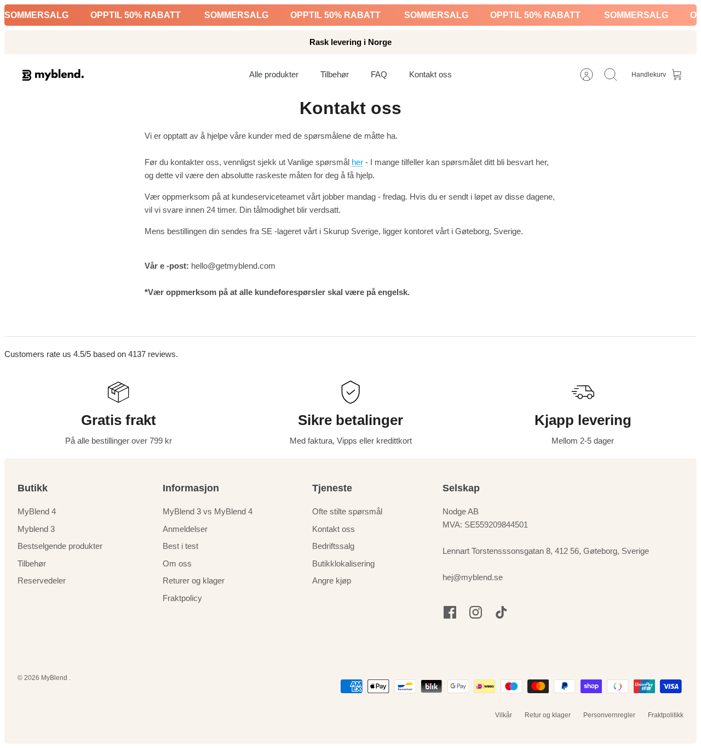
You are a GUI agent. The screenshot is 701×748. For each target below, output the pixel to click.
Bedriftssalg (333, 546)
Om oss (177, 563)
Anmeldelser (185, 529)
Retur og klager (548, 715)
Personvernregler (609, 715)
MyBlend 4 (37, 511)
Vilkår (503, 715)
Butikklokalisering (343, 563)
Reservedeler (42, 580)
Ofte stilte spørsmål (347, 511)
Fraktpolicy (182, 598)
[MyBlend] (53, 75)
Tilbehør (32, 563)
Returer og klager (194, 580)
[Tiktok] (501, 612)
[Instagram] (476, 612)
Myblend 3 (36, 529)
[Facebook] (450, 612)
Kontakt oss (333, 529)
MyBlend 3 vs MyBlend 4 (207, 511)
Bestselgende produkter (60, 546)
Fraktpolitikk (665, 715)
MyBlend (55, 678)
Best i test (180, 546)
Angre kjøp (331, 580)
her (357, 162)
